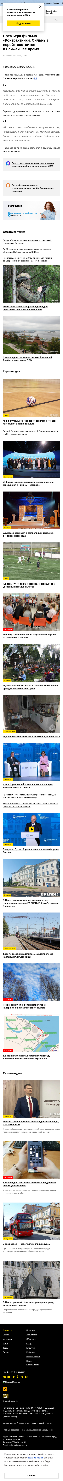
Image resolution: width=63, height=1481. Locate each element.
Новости (7, 1330)
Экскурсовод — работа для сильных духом (26, 1241)
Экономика (31, 1334)
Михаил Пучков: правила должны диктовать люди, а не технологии (31, 1121)
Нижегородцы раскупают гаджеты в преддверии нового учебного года (29, 1182)
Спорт (29, 1343)
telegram (13, 1376)
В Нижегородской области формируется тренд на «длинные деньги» (28, 1301)
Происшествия (33, 1356)
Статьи (6, 1334)
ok (17, 1376)
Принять (31, 1475)
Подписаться (23, 23)
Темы (5, 1348)
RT (35, 78)
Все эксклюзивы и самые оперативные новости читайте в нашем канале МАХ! (33, 164)
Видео (6, 1352)
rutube (22, 1376)
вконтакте (4, 1376)
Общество (31, 1339)
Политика (30, 1330)
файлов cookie (35, 1457)
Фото (5, 1343)
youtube (8, 1376)
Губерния (30, 1352)
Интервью (7, 1339)
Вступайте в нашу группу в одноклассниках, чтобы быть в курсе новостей (33, 188)
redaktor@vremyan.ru (18, 1445)
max (26, 1376)
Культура (30, 1348)
